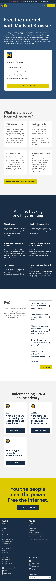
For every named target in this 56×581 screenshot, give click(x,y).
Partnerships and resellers (36, 535)
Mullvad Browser (6, 537)
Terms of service (34, 532)
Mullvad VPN (5, 535)
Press (3, 550)
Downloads (5, 546)
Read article (15, 430)
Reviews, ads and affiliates (36, 537)
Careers (4, 552)
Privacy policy (33, 528)
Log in (43, 6)
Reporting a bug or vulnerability (38, 539)
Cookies (31, 530)
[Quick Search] (39, 5)
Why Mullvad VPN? (7, 541)
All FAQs (46, 367)
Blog (3, 532)
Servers (4, 528)
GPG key (6, 571)
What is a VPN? (6, 543)
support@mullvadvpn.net (11, 317)
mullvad (34, 569)
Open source (32, 526)
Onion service (8, 573)
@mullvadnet (35, 561)
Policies (31, 523)
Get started (51, 6)
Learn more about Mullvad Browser (20, 181)
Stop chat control (6, 548)
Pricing (4, 530)
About (3, 523)
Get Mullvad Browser (28, 85)
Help (3, 526)
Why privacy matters (7, 539)
